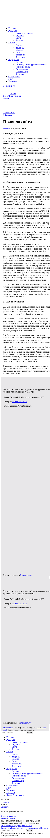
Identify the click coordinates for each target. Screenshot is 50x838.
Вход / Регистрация (15, 795)
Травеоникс (21, 55)
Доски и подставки (24, 33)
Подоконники (22, 69)
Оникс (19, 52)
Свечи (18, 38)
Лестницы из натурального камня (31, 64)
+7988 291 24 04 (19, 401)
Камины (19, 62)
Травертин (20, 57)
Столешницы (22, 71)
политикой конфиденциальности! (16, 825)
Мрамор (19, 50)
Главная (6, 128)
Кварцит (20, 47)
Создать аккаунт (8, 816)
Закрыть (5, 802)
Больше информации (20, 828)
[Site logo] (15, 12)
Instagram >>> (26, 575)
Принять (44, 828)
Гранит (19, 45)
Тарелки (19, 40)
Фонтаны (20, 74)
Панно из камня (23, 67)
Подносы (20, 35)
